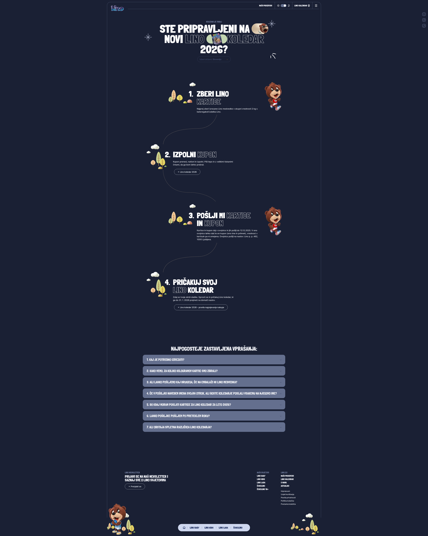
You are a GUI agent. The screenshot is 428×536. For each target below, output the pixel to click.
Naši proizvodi (265, 5)
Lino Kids (209, 527)
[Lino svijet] (184, 527)
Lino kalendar (300, 5)
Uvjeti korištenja (287, 494)
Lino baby (194, 527)
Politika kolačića (287, 500)
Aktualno (285, 486)
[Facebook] (424, 14)
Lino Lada (223, 527)
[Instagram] (424, 20)
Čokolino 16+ (262, 489)
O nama (284, 482)
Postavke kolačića (288, 504)
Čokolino (237, 527)
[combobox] (214, 59)
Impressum (285, 491)
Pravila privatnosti (288, 497)
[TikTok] (424, 26)
